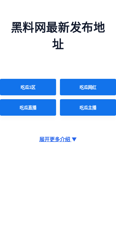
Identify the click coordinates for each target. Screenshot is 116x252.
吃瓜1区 (28, 87)
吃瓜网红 (88, 87)
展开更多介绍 (58, 139)
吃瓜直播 (28, 107)
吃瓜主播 (88, 107)
